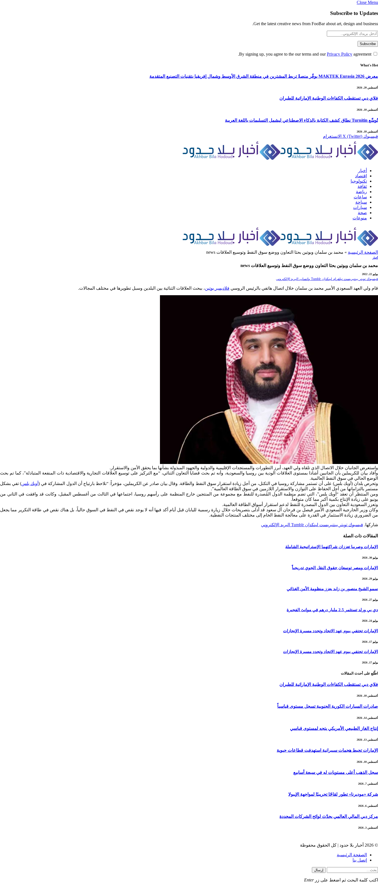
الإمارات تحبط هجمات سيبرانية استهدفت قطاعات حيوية (327, 750)
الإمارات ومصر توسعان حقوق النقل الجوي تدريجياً (335, 568)
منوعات (360, 218)
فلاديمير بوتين (217, 288)
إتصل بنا (360, 860)
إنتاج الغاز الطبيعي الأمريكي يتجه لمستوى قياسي (334, 728)
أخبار (362, 170)
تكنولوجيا (359, 181)
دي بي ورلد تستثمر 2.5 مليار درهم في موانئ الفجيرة (332, 610)
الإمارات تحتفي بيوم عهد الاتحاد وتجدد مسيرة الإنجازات (330, 631)
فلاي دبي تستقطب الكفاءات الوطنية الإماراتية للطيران (328, 98)
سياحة (361, 202)
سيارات (360, 207)
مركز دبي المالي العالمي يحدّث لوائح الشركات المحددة (328, 816)
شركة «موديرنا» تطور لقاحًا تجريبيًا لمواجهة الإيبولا (333, 794)
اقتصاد (361, 175)
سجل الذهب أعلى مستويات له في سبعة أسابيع (335, 772)
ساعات (360, 196)
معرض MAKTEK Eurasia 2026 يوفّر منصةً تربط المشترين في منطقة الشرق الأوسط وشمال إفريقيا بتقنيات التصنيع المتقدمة (263, 76)
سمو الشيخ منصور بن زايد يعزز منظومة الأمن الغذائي (332, 589)
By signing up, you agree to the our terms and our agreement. (305, 54)
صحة (362, 212)
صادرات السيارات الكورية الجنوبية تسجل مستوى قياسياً (327, 706)
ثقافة (362, 186)
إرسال (318, 870)
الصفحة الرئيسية (363, 252)
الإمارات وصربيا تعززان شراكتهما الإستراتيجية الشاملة (331, 546)
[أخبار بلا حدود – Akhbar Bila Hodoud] (280, 162)
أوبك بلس (29, 483)
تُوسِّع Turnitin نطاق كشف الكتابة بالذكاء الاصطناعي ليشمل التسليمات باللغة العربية (301, 120)
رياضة (361, 191)
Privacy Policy (339, 54)
